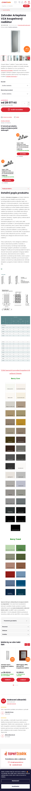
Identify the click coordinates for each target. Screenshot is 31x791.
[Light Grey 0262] (21, 474)
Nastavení (15, 781)
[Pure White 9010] (21, 386)
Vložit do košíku (17, 110)
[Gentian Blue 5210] (21, 582)
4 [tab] (17, 685)
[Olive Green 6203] (21, 556)
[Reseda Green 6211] (21, 547)
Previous (26, 644)
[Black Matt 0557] (10, 518)
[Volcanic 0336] (10, 465)
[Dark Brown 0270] (10, 447)
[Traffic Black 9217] (21, 518)
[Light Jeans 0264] (21, 483)
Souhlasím (15, 786)
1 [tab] (13, 685)
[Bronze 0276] (10, 439)
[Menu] (29, 2)
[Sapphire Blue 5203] (10, 591)
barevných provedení (7, 70)
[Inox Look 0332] (21, 492)
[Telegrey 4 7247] (10, 403)
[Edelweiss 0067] (10, 395)
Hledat (26, 6)
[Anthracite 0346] (10, 456)
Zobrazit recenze (11, 704)
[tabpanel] (23, 145)
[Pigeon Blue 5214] (10, 582)
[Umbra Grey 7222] (21, 456)
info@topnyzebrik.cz (16, 762)
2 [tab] (14, 685)
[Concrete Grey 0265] (10, 430)
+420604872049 (17, 765)
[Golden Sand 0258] (10, 412)
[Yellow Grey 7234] (21, 412)
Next (28, 644)
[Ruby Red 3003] (10, 573)
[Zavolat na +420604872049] (19, 2)
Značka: (5, 121)
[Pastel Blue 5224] (21, 573)
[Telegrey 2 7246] (10, 500)
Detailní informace (11, 76)
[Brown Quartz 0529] (21, 439)
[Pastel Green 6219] (10, 547)
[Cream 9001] (21, 395)
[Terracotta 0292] (21, 565)
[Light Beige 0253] (10, 474)
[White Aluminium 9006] (10, 483)
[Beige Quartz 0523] (21, 403)
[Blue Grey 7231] (21, 500)
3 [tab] (16, 685)
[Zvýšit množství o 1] (28, 102)
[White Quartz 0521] (10, 386)
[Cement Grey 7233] (10, 556)
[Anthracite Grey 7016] (10, 509)
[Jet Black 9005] (15, 527)
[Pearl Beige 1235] (10, 421)
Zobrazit (8, 680)
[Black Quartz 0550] (21, 509)
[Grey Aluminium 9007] (21, 447)
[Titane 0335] (10, 492)
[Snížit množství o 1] (28, 105)
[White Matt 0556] (21, 465)
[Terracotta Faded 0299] (10, 565)
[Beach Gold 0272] (21, 421)
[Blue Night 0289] (21, 591)
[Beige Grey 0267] (21, 430)
